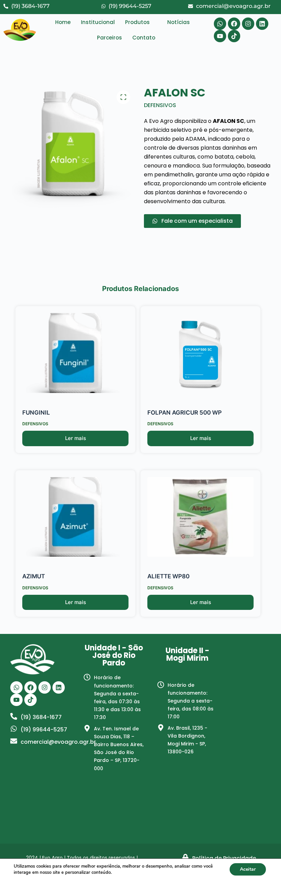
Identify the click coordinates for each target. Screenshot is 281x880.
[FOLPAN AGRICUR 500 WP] (200, 353)
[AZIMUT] (75, 517)
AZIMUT (33, 576)
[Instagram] (248, 24)
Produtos (137, 22)
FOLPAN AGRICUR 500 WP (184, 412)
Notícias (178, 22)
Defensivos (160, 105)
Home (63, 22)
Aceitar (248, 869)
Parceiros (109, 37)
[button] (141, 22)
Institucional (98, 22)
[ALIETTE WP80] (200, 517)
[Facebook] (234, 24)
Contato (143, 37)
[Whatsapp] (220, 24)
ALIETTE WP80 (168, 576)
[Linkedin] (262, 24)
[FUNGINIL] (75, 353)
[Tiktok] (234, 36)
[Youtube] (220, 36)
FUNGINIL (36, 412)
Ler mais (75, 438)
